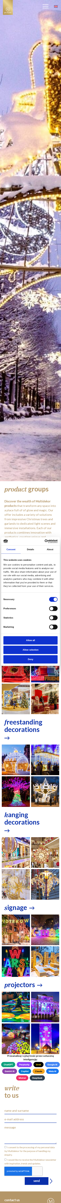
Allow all (30, 640)
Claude (38, 1071)
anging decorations (22, 818)
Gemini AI (10, 1071)
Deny (30, 659)
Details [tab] (30, 549)
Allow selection (30, 649)
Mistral (22, 1078)
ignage (15, 907)
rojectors (19, 985)
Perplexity (24, 1064)
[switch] (53, 608)
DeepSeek (37, 1078)
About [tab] (50, 549)
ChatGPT (8, 1064)
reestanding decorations (23, 725)
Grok (38, 1064)
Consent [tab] (11, 549)
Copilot (25, 1071)
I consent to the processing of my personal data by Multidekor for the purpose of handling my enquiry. (29, 1151)
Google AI (52, 1064)
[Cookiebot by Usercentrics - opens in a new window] (45, 541)
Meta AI (52, 1071)
